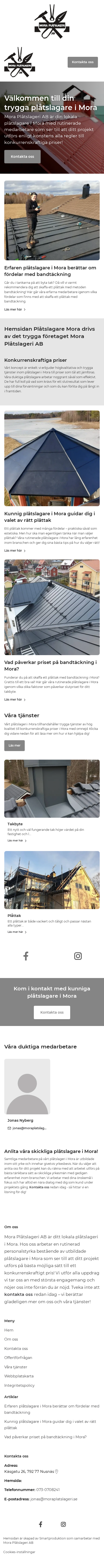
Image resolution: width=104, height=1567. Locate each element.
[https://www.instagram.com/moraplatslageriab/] (78, 956)
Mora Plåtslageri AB (18, 1543)
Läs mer (14, 745)
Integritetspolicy (19, 1385)
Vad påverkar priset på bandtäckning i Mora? (45, 1437)
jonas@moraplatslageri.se (54, 1499)
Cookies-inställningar (19, 1552)
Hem (8, 1330)
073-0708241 (48, 1489)
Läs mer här (13, 309)
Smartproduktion (52, 1538)
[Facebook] (40, 1524)
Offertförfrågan (18, 1357)
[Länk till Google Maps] (56, 1471)
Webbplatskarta (19, 1376)
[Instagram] (63, 1524)
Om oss (11, 1339)
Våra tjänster (15, 1367)
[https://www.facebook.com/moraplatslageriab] (26, 956)
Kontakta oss (22, 157)
